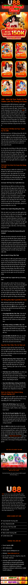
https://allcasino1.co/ (13, 553)
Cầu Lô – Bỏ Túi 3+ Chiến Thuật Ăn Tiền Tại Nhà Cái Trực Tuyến (14, 469)
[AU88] (14, 578)
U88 (3, 494)
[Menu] (2, 2)
